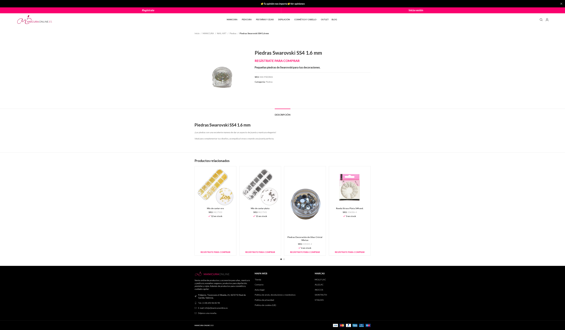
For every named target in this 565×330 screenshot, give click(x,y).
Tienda (258, 279)
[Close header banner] (561, 3)
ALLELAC (319, 284)
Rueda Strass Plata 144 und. (349, 208)
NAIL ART (221, 33)
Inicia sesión (416, 10)
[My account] (547, 20)
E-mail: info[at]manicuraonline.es (213, 308)
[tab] (282, 113)
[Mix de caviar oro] (215, 187)
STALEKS (319, 300)
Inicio (197, 33)
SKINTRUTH (321, 294)
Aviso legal (259, 289)
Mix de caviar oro (215, 208)
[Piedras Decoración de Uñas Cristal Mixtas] (304, 201)
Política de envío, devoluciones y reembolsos (275, 294)
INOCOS (319, 289)
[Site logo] (34, 19)
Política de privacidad (264, 300)
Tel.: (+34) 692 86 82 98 (209, 303)
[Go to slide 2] (284, 259)
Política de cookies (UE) (265, 305)
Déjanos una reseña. (207, 313)
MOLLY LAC (320, 279)
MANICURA (208, 33)
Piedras (233, 33)
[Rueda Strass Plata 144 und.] (349, 187)
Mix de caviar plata (260, 208)
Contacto (259, 284)
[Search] (541, 20)
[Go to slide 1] (281, 259)
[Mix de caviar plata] (260, 187)
